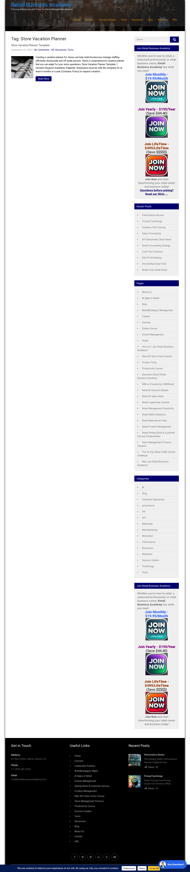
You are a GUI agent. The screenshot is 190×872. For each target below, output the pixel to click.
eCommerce (148, 505)
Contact (146, 316)
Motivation (147, 536)
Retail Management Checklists (158, 408)
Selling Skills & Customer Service (92, 786)
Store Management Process (89, 801)
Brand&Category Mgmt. (86, 771)
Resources (137, 19)
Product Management (86, 791)
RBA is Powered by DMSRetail (158, 384)
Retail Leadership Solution (155, 402)
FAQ (174, 19)
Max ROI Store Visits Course (157, 356)
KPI (144, 517)
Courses (89, 19)
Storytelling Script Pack (154, 263)
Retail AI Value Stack (153, 396)
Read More (43, 78)
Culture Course (149, 328)
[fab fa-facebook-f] (74, 857)
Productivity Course (152, 368)
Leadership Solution (85, 765)
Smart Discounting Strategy (156, 245)
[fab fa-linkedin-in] (98, 857)
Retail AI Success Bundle (155, 390)
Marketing (147, 523)
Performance (149, 542)
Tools (124, 19)
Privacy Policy (149, 362)
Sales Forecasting (151, 233)
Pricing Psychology (152, 221)
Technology (148, 566)
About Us (162, 19)
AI (143, 487)
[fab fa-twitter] (82, 857)
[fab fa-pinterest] (90, 857)
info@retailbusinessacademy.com (28, 777)
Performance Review (153, 215)
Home (77, 19)
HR (52, 49)
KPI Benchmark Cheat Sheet (156, 239)
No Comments (41, 49)
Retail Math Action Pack (154, 420)
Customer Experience (153, 499)
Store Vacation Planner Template (30, 45)
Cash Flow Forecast (152, 251)
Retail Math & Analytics (154, 414)
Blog (150, 19)
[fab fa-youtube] (114, 857)
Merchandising (149, 529)
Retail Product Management (156, 426)
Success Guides (107, 19)
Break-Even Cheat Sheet (154, 269)
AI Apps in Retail (150, 298)
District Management (153, 334)
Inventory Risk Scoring (153, 227)
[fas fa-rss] (106, 857)
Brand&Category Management (157, 310)
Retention (147, 554)
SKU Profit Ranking (152, 257)
